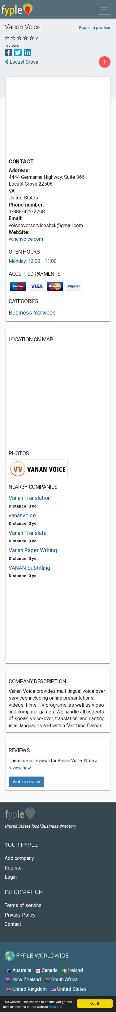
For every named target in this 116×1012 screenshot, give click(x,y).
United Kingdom (29, 989)
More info (55, 1006)
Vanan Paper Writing (33, 550)
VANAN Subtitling (29, 568)
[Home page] (17, 9)
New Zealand (26, 979)
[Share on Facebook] (8, 52)
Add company (19, 858)
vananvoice (22, 515)
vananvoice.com (26, 239)
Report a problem (95, 27)
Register (14, 868)
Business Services (32, 312)
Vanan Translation (30, 498)
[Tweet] (18, 52)
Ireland (75, 970)
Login (11, 877)
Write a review (26, 781)
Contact (13, 924)
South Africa (64, 979)
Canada (49, 970)
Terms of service (23, 905)
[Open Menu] (104, 9)
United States (71, 989)
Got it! (94, 1003)
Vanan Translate (28, 533)
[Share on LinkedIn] (27, 52)
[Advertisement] (55, 118)
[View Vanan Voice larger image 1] (38, 468)
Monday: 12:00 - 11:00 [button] (33, 261)
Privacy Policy (20, 915)
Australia (21, 970)
